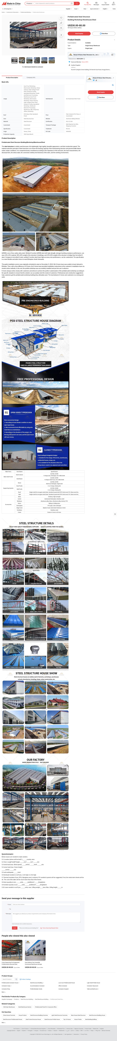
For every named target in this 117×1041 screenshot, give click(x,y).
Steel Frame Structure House (33, 1019)
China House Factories (9, 1015)
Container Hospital (63, 989)
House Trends (78, 1019)
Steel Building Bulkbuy (91, 1019)
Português (30, 1030)
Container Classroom (92, 986)
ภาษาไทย (86, 1030)
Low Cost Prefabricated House (66, 983)
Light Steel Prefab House (93, 983)
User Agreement (68, 1034)
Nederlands (61, 1030)
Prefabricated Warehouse (38, 12)
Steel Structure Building (36, 983)
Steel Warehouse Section (24, 1007)
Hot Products (16, 1028)
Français (36, 1030)
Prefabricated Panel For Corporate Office (46, 1007)
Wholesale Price (61, 1028)
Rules (114, 9)
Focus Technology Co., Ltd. (47, 1034)
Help (85, 9)
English (18, 1030)
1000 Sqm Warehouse (9, 1007)
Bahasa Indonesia (106, 1030)
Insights (102, 1028)
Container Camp (6, 986)
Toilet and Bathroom (92, 989)
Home (3, 12)
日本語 (77, 1030)
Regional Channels (78, 1028)
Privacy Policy (84, 1034)
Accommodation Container (37, 986)
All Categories (7, 9)
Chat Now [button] (105, 33)
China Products (25, 1028)
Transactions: (77, 59)
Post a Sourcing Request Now (49, 928)
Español (24, 1030)
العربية (67, 1030)
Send (14, 928)
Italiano (50, 1030)
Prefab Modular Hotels (36, 989)
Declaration (76, 1034)
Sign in (113, 4)
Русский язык (43, 1030)
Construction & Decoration (12, 12)
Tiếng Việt (97, 1030)
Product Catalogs (26, 979)
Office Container (62, 986)
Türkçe (91, 1030)
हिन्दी (81, 1030)
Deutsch (55, 1030)
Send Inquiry (79, 33)
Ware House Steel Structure (78, 1015)
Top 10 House (67, 1019)
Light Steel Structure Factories (59, 1015)
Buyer (76, 9)
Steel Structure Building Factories (39, 1015)
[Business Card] (113, 85)
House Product (23, 1015)
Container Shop (6, 989)
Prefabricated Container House (10, 983)
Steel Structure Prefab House (52, 1019)
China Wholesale (51, 1028)
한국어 (72, 1030)
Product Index (88, 1028)
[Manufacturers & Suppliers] (11, 3)
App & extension (94, 9)
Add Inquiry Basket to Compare (33, 67)
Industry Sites (69, 1028)
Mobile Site (95, 1028)
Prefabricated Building (25, 12)
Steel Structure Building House (97, 1015)
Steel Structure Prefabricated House (12, 1019)
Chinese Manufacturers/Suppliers (38, 1028)
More (3, 1022)
